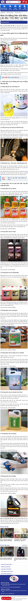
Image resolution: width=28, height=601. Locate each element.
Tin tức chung (10, 12)
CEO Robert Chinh (5, 20)
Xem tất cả (24, 545)
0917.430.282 (7, 598)
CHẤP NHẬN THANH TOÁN (7, 571)
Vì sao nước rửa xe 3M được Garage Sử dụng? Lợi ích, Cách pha (20, 559)
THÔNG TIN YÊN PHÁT (6, 566)
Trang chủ (2, 12)
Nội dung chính (5, 22)
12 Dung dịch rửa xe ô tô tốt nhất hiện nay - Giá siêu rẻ (20, 540)
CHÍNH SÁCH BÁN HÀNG (6, 564)
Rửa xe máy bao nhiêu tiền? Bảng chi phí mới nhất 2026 (6, 540)
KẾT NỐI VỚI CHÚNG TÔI (6, 573)
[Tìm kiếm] (19, 2)
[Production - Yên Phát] (3, 2)
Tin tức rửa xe (18, 12)
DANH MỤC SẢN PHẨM (6, 569)
